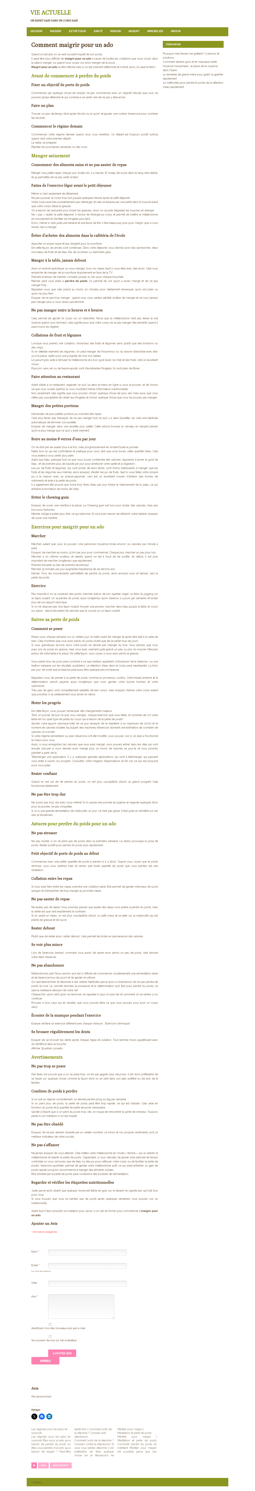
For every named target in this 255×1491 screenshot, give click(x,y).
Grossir (36, 31)
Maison (115, 31)
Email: (35, 1265)
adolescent (61, 1465)
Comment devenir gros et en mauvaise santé (190, 61)
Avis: (34, 1296)
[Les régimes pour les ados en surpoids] (52, 1440)
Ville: (34, 1282)
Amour (176, 31)
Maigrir (55, 31)
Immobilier (155, 31)
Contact (36, 1482)
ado (43, 1465)
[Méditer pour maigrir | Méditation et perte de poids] (138, 1440)
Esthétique (77, 31)
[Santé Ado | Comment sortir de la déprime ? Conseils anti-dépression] (95, 1442)
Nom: (35, 1251)
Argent (134, 31)
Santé (98, 31)
